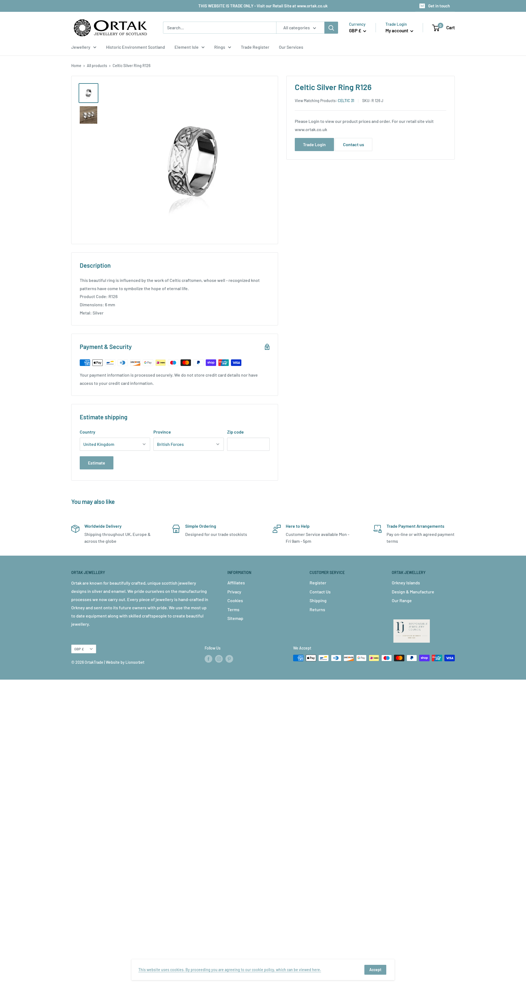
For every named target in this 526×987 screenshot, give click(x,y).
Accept (375, 969)
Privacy (234, 591)
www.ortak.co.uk (311, 129)
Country (87, 431)
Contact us (353, 144)
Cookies (235, 600)
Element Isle (187, 47)
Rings (219, 47)
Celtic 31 (346, 100)
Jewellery (80, 47)
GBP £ (79, 649)
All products (97, 65)
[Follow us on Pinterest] (229, 658)
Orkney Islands (406, 582)
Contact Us (320, 591)
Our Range (402, 600)
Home (76, 65)
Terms (233, 609)
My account (397, 30)
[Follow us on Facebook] (208, 658)
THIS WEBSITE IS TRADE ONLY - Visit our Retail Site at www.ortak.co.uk (263, 5)
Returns (317, 609)
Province (162, 431)
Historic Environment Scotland (135, 47)
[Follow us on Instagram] (219, 658)
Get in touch (439, 5)
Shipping (318, 600)
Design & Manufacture (413, 591)
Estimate (96, 462)
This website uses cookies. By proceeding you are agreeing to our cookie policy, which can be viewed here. (229, 969)
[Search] (331, 28)
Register (318, 582)
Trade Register (255, 47)
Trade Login (314, 144)
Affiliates (236, 582)
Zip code (235, 431)
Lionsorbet (134, 662)
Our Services (291, 47)
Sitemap (235, 618)
